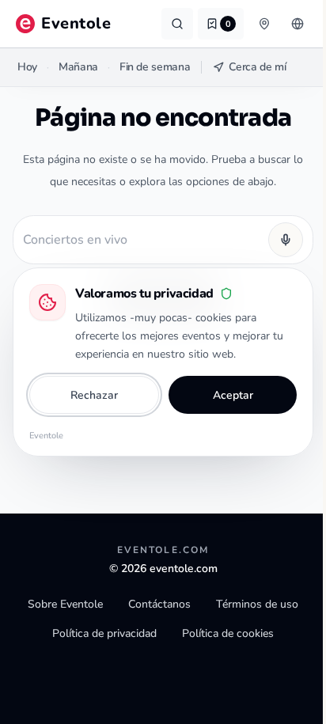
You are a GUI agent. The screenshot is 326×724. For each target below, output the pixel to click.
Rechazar (94, 395)
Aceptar (233, 395)
